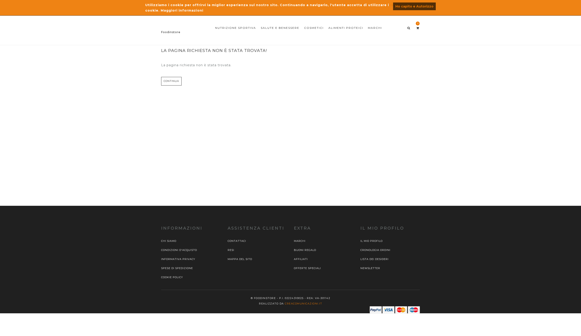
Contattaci (237, 241)
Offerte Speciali (307, 268)
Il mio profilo (371, 241)
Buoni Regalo (305, 250)
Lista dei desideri (374, 259)
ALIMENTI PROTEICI (345, 27)
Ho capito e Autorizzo (414, 6)
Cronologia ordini (375, 250)
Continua (171, 81)
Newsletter (370, 268)
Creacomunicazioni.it (303, 303)
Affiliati (301, 259)
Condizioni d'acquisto (179, 250)
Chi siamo (168, 241)
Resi (231, 250)
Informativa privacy (178, 259)
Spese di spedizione (177, 268)
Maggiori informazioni (182, 10)
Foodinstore (170, 32)
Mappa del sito (240, 259)
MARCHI (375, 27)
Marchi (299, 241)
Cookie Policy (172, 277)
